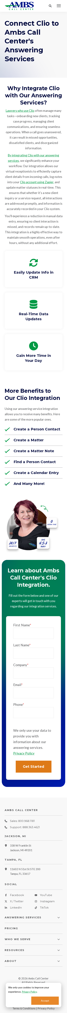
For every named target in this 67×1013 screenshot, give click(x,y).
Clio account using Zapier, (37, 182)
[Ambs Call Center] (21, 6)
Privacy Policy (29, 991)
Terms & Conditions (24, 1008)
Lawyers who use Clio (20, 111)
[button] (51, 5)
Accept (45, 1000)
